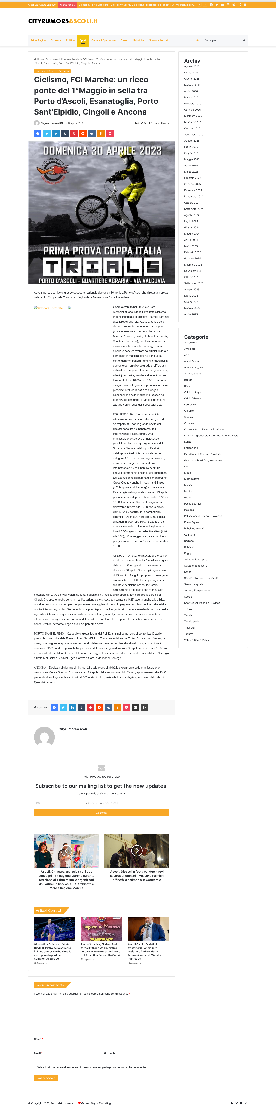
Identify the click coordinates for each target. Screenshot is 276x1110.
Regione (189, 540)
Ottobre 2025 (192, 128)
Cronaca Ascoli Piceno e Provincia (204, 429)
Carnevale (190, 404)
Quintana (189, 534)
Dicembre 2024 (193, 190)
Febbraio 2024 (192, 252)
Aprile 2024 (191, 239)
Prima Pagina (38, 40)
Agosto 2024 (191, 215)
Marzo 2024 (191, 246)
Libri (186, 466)
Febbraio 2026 (192, 103)
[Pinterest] (74, 133)
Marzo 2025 (191, 171)
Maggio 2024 (192, 233)
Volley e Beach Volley (196, 639)
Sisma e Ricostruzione (197, 590)
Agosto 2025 (191, 140)
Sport (83, 40)
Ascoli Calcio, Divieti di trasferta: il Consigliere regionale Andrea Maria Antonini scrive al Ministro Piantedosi (145, 951)
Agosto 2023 (191, 289)
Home (40, 59)
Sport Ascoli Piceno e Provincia (64, 59)
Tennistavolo (191, 621)
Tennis (188, 615)
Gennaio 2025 (192, 184)
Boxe (187, 385)
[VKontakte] (92, 133)
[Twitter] (47, 133)
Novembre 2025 (193, 122)
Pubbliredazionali (194, 528)
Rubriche (138, 40)
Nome (38, 1039)
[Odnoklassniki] (101, 133)
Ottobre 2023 (192, 276)
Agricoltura (190, 342)
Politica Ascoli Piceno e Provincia (203, 516)
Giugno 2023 (191, 301)
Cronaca (56, 40)
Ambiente (189, 348)
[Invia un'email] (61, 123)
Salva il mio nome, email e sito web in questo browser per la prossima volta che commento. (91, 1067)
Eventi (124, 40)
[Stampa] (144, 707)
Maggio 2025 (192, 159)
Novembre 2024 (193, 196)
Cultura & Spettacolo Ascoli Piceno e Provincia (211, 435)
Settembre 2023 (193, 283)
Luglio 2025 (191, 146)
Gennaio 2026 (192, 109)
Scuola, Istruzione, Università (201, 578)
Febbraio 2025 (192, 177)
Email (38, 1053)
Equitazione (191, 447)
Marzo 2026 (191, 97)
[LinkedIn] (56, 133)
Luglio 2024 (191, 221)
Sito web (109, 1053)
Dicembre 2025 (193, 115)
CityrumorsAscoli (50, 123)
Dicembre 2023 (193, 264)
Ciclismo (189, 410)
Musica (188, 485)
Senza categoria (193, 584)
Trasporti (189, 627)
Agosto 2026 (191, 66)
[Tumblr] (65, 133)
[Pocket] (110, 133)
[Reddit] (83, 133)
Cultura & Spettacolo (103, 40)
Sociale (188, 596)
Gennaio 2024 (192, 258)
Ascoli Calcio (191, 361)
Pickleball (189, 509)
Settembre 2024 (193, 208)
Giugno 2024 (191, 227)
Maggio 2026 (192, 84)
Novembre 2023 (193, 270)
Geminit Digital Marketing (96, 1103)
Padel (187, 497)
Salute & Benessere (195, 559)
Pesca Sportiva (192, 503)
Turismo (188, 633)
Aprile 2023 (191, 314)
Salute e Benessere (195, 565)
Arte (186, 354)
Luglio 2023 (191, 295)
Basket (188, 379)
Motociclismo (192, 478)
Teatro (188, 608)
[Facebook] (37, 133)
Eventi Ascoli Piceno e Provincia (202, 454)
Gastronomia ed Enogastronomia (203, 460)
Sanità (187, 571)
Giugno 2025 (191, 153)
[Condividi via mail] (135, 707)
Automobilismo (192, 373)
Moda (187, 472)
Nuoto (188, 491)
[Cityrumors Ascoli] (63, 21)
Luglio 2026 (191, 72)
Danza (187, 441)
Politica (70, 40)
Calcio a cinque (193, 392)
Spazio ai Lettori (158, 40)
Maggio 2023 (192, 307)
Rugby (188, 553)
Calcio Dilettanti (193, 398)
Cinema (188, 416)
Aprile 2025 (191, 165)
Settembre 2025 (193, 134)
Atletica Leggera (193, 367)
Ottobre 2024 (192, 202)
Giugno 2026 (191, 78)
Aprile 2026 (191, 91)
